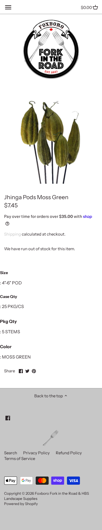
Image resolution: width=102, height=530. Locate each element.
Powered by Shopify (21, 504)
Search (10, 452)
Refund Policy (69, 452)
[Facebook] (7, 417)
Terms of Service (19, 458)
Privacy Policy (36, 452)
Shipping (12, 234)
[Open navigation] (8, 7)
